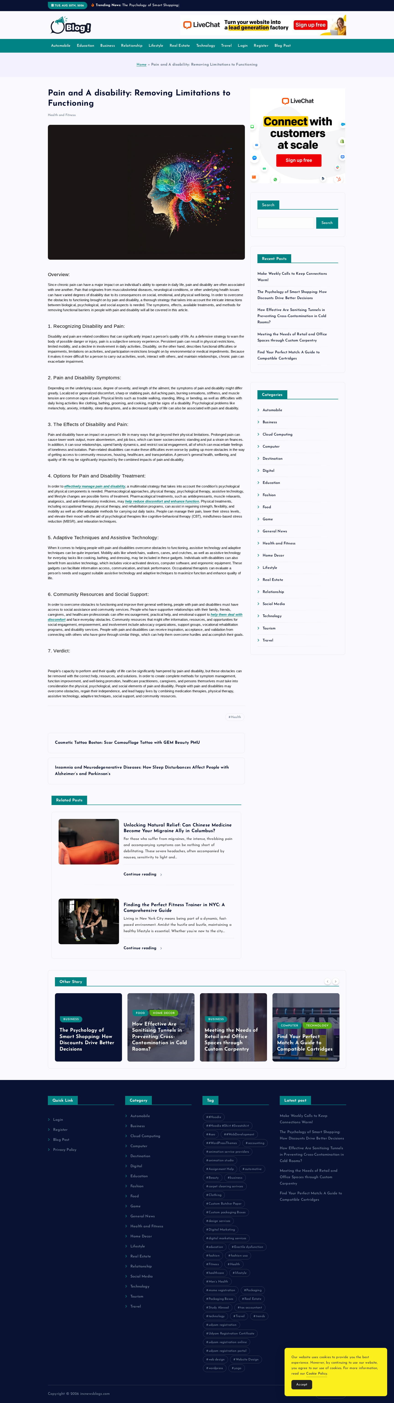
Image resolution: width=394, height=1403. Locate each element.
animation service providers (229, 1152)
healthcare (216, 1273)
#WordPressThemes (223, 1143)
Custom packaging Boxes (227, 1212)
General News (275, 531)
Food (267, 507)
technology (217, 1316)
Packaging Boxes (221, 1299)
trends (260, 1316)
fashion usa (239, 1255)
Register (261, 46)
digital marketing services (227, 1238)
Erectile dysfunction (248, 1247)
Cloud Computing (278, 434)
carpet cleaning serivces (226, 1186)
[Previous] (327, 981)
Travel (226, 46)
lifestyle (240, 1273)
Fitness (214, 1264)
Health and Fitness (62, 115)
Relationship (132, 46)
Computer (271, 447)
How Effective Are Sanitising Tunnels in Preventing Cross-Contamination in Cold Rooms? (291, 316)
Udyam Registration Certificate (231, 1333)
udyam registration (223, 1325)
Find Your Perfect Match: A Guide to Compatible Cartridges (232, 1043)
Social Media (274, 604)
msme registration (222, 1290)
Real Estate (180, 46)
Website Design (247, 1359)
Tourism (269, 628)
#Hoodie (215, 1117)
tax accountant (251, 1307)
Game (268, 519)
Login (243, 46)
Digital (268, 471)
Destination (273, 459)
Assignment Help (221, 1169)
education (216, 1247)
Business (107, 46)
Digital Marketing (222, 1229)
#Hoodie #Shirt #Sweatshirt (229, 1126)
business (236, 1178)
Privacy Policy (64, 1150)
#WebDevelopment (240, 1134)
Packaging (253, 1290)
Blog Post (283, 46)
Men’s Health (218, 1281)
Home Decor (273, 555)
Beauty (214, 1178)
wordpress (216, 1368)
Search (268, 205)
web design (217, 1359)
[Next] (335, 981)
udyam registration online (228, 1342)
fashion (214, 1255)
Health (236, 717)
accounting (256, 1143)
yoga (237, 1368)
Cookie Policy (316, 1373)
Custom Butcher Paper (225, 1204)
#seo (212, 1134)
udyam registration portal (227, 1351)
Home (142, 65)
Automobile (61, 46)
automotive (253, 1169)
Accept (301, 1384)
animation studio (221, 1160)
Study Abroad (219, 1307)
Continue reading (141, 874)
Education (85, 46)
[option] (88, 1027)
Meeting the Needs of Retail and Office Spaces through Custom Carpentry (308, 1177)
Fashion (269, 495)
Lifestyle (156, 46)
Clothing (215, 1195)
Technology (205, 46)
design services (219, 1221)
